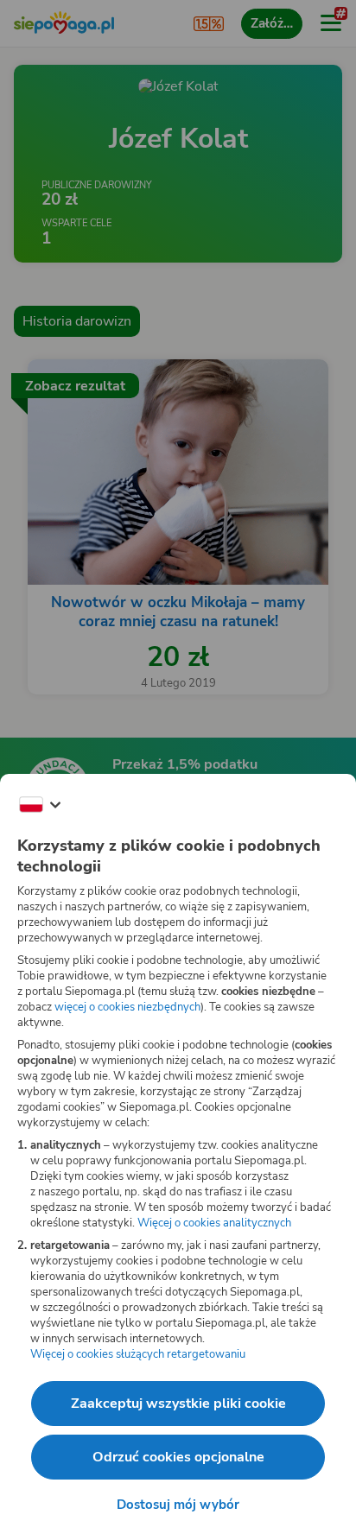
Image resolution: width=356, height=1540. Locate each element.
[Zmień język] (39, 805)
